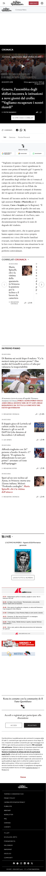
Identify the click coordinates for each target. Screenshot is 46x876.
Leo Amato (7, 440)
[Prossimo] (41, 284)
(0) (31, 303)
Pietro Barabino (9, 112)
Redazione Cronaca (14, 303)
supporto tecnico (32, 767)
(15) (43, 112)
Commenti (8, 130)
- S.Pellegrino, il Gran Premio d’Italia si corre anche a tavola (23, 613)
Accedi (14, 725)
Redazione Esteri (9, 468)
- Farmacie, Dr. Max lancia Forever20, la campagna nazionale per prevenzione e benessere (20, 617)
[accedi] (42, 3)
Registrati (32, 725)
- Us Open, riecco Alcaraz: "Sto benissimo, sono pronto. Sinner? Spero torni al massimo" (21, 602)
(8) (43, 439)
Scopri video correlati (22, 118)
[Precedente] (4, 284)
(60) (43, 414)
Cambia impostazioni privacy (14, 802)
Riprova (23, 777)
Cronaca (7, 49)
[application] (23, 66)
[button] (22, 66)
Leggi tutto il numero (23, 578)
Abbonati (34, 3)
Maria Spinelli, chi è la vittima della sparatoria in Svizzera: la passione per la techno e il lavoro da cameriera (14, 282)
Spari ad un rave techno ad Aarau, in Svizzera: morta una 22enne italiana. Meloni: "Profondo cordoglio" (16, 482)
